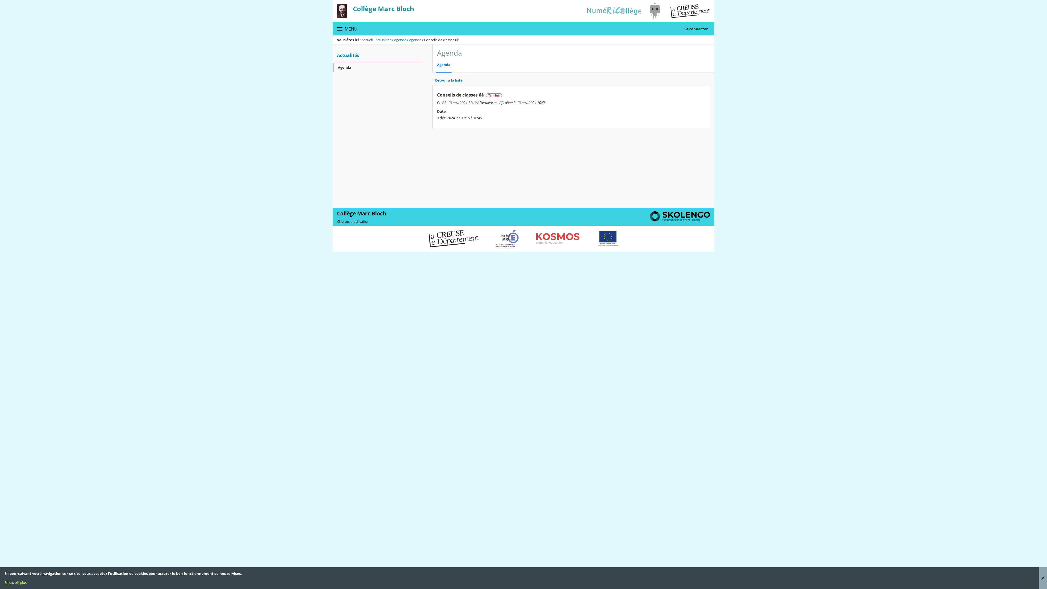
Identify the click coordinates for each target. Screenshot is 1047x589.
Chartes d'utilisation (353, 221)
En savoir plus (15, 582)
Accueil (367, 39)
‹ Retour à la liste (447, 80)
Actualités (383, 39)
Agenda (400, 39)
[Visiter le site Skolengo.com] (680, 220)
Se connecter (696, 28)
